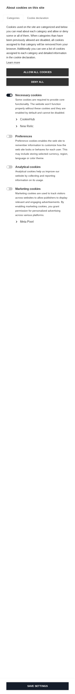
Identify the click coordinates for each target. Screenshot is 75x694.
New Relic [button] (26, 126)
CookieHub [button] (27, 119)
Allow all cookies (37, 72)
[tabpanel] (37, 133)
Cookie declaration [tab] (38, 17)
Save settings (37, 686)
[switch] (7, 95)
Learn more (13, 62)
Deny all (37, 82)
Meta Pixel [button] (27, 221)
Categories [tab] (13, 17)
